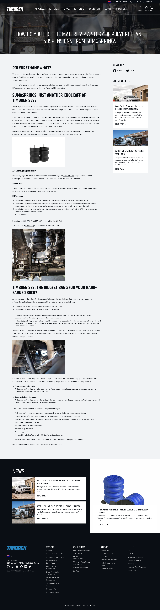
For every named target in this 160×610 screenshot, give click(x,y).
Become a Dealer (106, 568)
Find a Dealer (132, 554)
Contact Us (132, 570)
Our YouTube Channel (80, 568)
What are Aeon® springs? (82, 550)
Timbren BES (51, 589)
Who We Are (104, 550)
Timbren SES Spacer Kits (55, 554)
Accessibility (91, 605)
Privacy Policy (69, 605)
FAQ (129, 550)
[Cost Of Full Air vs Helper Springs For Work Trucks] (130, 138)
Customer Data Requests (137, 567)
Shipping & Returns (134, 560)
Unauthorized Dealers (135, 557)
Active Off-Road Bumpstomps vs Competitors (79, 556)
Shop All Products (52, 592)
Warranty (131, 564)
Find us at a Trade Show (109, 559)
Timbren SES (51, 550)
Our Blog (76, 571)
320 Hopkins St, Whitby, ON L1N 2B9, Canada (23, 563)
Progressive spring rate (25, 386)
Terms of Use (80, 605)
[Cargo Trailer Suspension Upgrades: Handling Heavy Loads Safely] (130, 93)
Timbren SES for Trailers (55, 557)
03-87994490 (12, 560)
